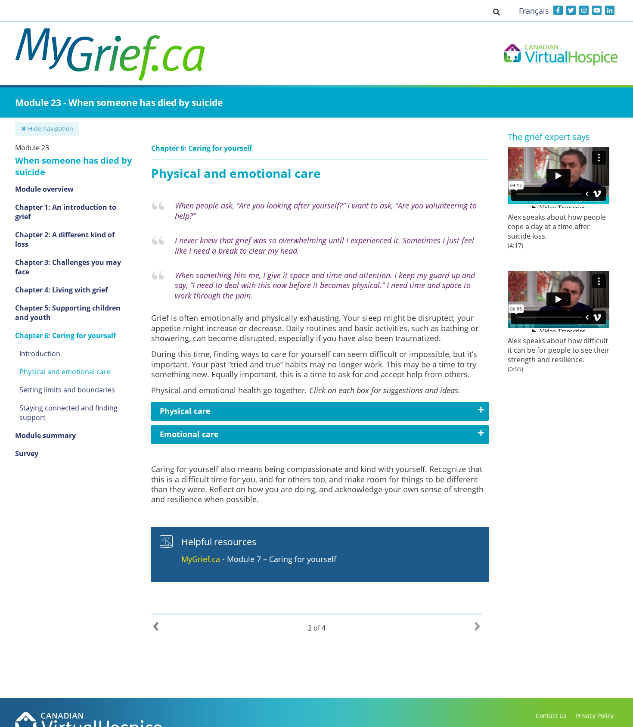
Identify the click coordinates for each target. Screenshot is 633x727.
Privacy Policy (594, 715)
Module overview (44, 189)
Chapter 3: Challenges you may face (68, 267)
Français (534, 11)
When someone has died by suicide (73, 166)
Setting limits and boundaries (67, 390)
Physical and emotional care (65, 371)
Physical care (185, 411)
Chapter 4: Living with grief (61, 290)
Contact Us (551, 715)
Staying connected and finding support (68, 412)
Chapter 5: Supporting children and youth (68, 312)
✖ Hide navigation (47, 128)
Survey (26, 453)
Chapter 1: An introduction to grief (65, 211)
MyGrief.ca (200, 559)
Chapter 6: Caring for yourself (65, 335)
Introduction (39, 353)
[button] (496, 11)
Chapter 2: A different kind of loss (65, 239)
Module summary (45, 435)
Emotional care (189, 434)
